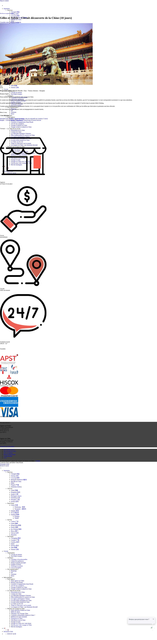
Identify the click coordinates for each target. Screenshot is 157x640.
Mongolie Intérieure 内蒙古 (19, 479)
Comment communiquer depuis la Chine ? (23, 615)
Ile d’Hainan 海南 (16, 529)
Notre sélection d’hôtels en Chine (20, 610)
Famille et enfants (16, 564)
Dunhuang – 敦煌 (20, 507)
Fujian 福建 (14, 523)
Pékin (12, 21)
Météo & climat (15, 612)
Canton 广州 (14, 521)
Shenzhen (14, 535)
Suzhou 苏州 (15, 501)
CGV (5, 458)
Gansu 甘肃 (14, 505)
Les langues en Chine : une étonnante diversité (24, 607)
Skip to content (4, 1)
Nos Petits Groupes (16, 94)
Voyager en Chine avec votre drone (21, 623)
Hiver (12, 114)
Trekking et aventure (17, 104)
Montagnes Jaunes (16, 496)
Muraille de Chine (16, 481)
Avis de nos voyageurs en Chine (7, 13)
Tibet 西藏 (14, 85)
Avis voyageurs (8, 453)
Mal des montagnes (16, 626)
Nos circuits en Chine (10, 451)
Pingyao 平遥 (15, 485)
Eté (12, 110)
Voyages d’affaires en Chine (19, 125)
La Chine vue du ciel (17, 603)
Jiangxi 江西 (14, 494)
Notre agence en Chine (17, 580)
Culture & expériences (17, 99)
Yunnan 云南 (15, 87)
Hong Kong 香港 (16, 525)
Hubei (12, 544)
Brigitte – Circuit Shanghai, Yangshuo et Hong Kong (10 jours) (20, 120)
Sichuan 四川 (15, 545)
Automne (13, 112)
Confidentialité (8, 456)
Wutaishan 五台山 (16, 487)
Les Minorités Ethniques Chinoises (21, 595)
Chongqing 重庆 (16, 538)
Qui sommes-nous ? (9, 449)
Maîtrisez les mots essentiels (19, 617)
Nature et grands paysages (18, 562)
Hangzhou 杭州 (15, 492)
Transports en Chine (16, 618)
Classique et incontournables (19, 559)
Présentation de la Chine (18, 130)
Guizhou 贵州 (15, 542)
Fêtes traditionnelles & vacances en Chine (23, 597)
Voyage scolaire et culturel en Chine (21, 127)
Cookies (37, 461)
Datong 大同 (14, 14)
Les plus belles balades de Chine (20, 602)
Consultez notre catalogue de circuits (10, 22)
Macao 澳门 (14, 531)
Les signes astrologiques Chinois (20, 599)
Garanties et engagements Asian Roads (22, 122)
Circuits (6, 89)
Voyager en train (15, 622)
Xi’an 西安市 (15, 513)
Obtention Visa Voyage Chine (19, 613)
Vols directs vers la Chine (18, 620)
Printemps (14, 571)
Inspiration (7, 8)
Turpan (17, 518)
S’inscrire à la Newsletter (7, 446)
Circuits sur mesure (16, 92)
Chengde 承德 (15, 12)
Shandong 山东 (15, 497)
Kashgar (17, 516)
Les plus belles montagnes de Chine (21, 600)
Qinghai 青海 (15, 511)
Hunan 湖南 (14, 527)
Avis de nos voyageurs (17, 123)
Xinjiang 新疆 (15, 514)
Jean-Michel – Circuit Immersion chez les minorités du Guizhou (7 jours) (24, 118)
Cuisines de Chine (16, 132)
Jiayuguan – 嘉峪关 (20, 509)
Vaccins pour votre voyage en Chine (21, 625)
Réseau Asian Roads (9, 454)
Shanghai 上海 (15, 499)
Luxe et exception (16, 567)
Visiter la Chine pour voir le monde (21, 605)
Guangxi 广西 (15, 540)
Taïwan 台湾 (14, 533)
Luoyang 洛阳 (15, 16)
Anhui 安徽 (14, 490)
